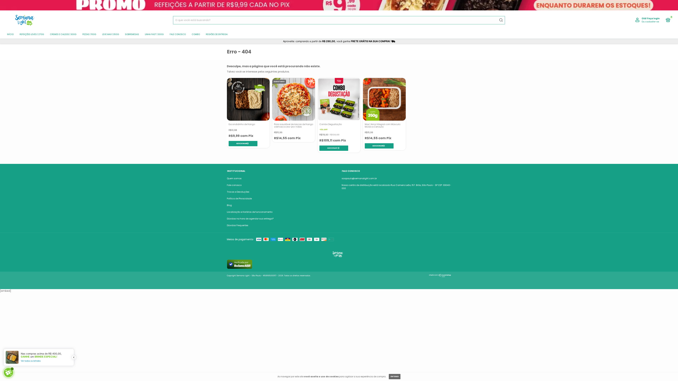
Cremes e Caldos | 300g (63, 34)
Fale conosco (178, 34)
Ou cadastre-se (650, 21)
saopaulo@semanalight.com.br (359, 178)
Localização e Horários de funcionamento (249, 211)
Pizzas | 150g (89, 34)
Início (10, 34)
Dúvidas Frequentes (237, 225)
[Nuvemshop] (440, 276)
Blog (229, 205)
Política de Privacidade (239, 198)
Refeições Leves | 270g (32, 34)
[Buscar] (501, 20)
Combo (196, 34)
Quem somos (234, 178)
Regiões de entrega (217, 34)
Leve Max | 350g (110, 34)
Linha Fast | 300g (154, 34)
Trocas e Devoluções (238, 191)
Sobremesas (132, 34)
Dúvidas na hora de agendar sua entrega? (250, 218)
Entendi (395, 376)
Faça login (653, 18)
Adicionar (332, 148)
